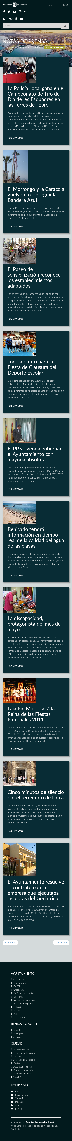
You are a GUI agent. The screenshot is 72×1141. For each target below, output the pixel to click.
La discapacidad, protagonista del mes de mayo (34, 624)
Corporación (19, 980)
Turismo (17, 1057)
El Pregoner (19, 1034)
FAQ (65, 5)
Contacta (15, 1129)
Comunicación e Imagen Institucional (21, 48)
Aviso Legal (16, 1126)
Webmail (19, 1098)
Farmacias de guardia (23, 1070)
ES (58, 5)
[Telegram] (25, 11)
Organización (19, 983)
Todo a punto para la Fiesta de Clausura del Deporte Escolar (32, 367)
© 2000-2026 (18, 1122)
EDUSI (16, 1011)
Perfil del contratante (23, 993)
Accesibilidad (50, 1126)
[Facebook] (4, 11)
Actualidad (18, 1037)
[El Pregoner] (10, 18)
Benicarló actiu (24, 1024)
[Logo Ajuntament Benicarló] (15, 4)
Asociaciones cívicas (22, 1067)
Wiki (17, 1106)
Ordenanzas (19, 990)
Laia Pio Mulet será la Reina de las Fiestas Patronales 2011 (31, 714)
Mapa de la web (22, 1095)
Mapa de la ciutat (21, 1050)
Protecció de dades (33, 1126)
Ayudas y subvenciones (24, 1000)
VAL (51, 5)
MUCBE (17, 1030)
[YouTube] (14, 11)
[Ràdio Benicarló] (16, 18)
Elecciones (18, 997)
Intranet (18, 1102)
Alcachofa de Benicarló (24, 1060)
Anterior (10, 943)
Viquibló (17, 1077)
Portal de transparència (24, 1004)
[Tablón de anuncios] (5, 18)
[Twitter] (9, 11)
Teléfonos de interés (23, 1074)
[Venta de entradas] (21, 18)
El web (18, 1109)
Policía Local (19, 1018)
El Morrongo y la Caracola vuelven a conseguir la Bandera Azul (36, 195)
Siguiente (61, 943)
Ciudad (17, 1043)
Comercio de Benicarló (24, 1053)
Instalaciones (19, 1007)
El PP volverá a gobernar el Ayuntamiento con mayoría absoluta (34, 454)
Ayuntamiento (22, 973)
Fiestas (16, 1063)
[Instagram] (20, 11)
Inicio (17, 1092)
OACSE (17, 986)
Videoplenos (19, 1014)
